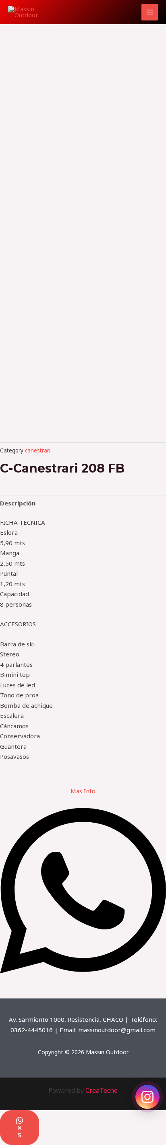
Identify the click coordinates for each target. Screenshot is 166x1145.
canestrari (37, 450)
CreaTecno (101, 1090)
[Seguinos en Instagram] (147, 1097)
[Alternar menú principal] (149, 12)
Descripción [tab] (17, 503)
